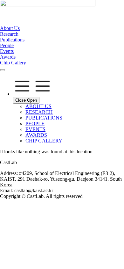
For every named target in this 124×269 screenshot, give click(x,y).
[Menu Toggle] (2, 70)
